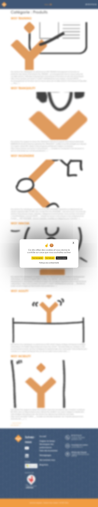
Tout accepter (37, 258)
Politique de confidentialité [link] (49, 263)
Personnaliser (61, 258)
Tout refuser (50, 258)
